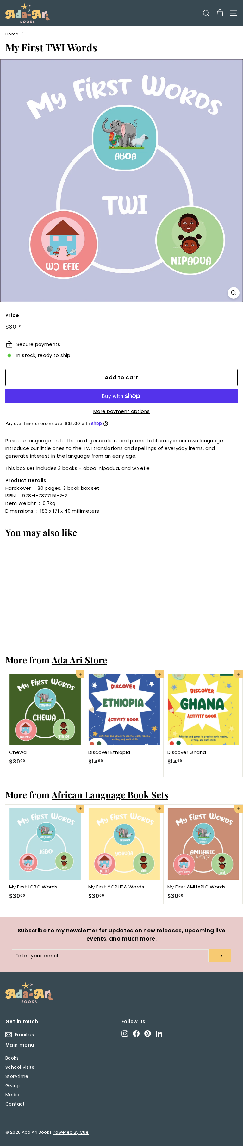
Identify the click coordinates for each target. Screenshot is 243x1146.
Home (12, 34)
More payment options (121, 411)
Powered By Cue (71, 1132)
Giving (12, 1085)
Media (12, 1095)
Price (12, 315)
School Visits (19, 1067)
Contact (15, 1104)
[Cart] (219, 13)
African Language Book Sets (110, 794)
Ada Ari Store (79, 660)
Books (12, 1058)
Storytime (16, 1076)
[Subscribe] (220, 955)
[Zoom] (234, 293)
